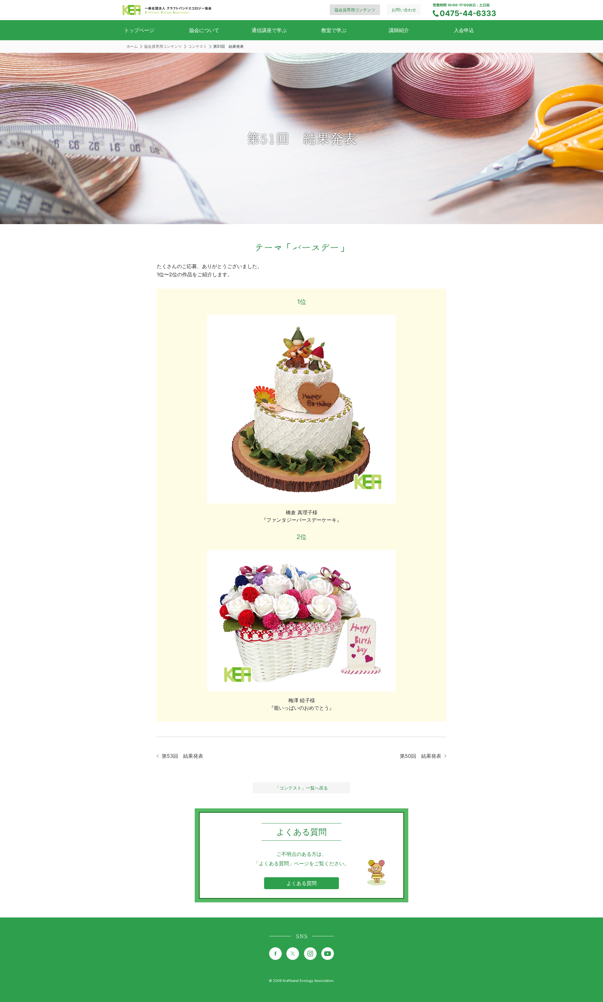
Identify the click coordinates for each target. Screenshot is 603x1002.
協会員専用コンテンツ (354, 9)
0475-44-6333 (468, 13)
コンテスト (197, 46)
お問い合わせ (404, 9)
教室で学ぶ (333, 30)
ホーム (132, 46)
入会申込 (464, 30)
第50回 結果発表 (420, 756)
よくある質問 (301, 883)
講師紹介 (399, 30)
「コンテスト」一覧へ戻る (301, 787)
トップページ (139, 30)
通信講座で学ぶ (269, 30)
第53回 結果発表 (182, 756)
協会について (204, 30)
